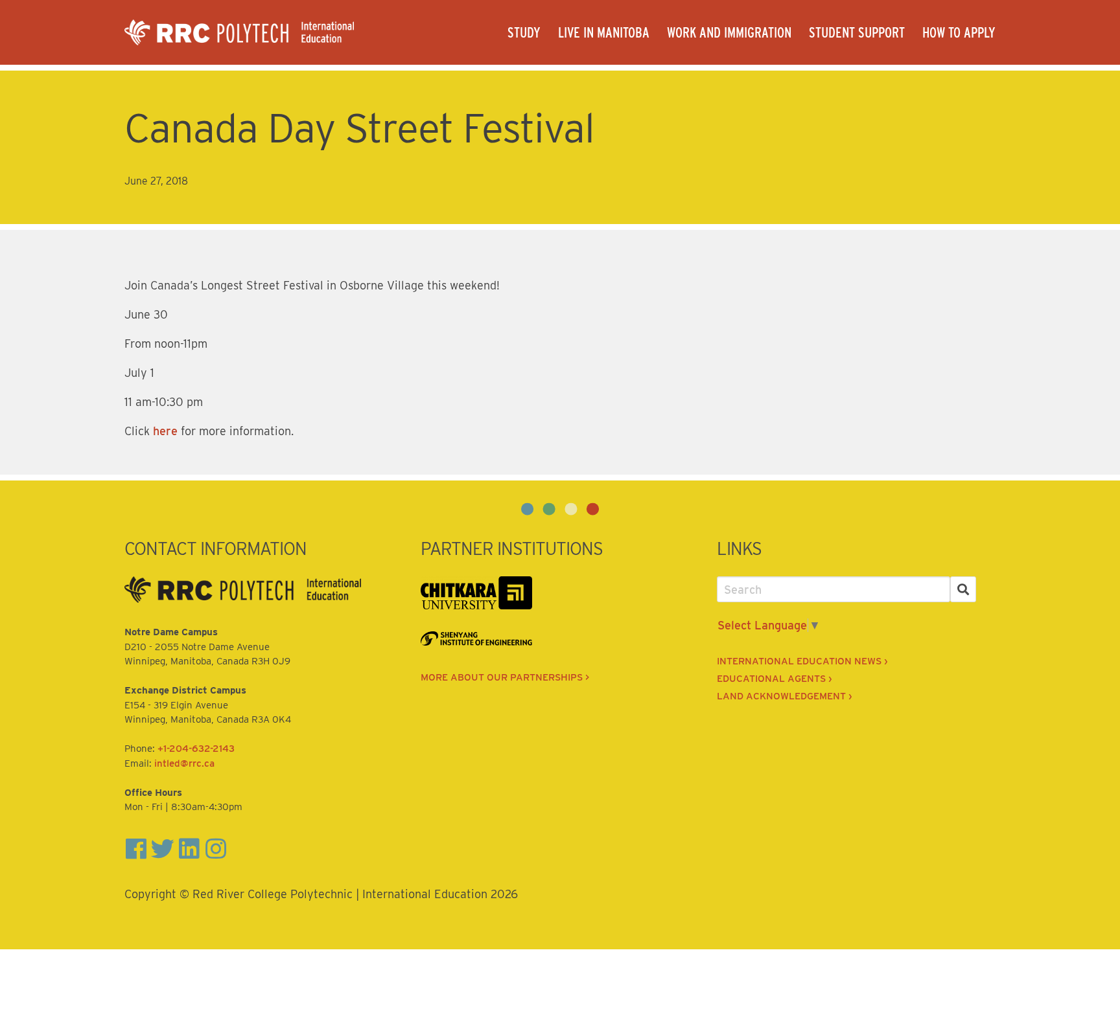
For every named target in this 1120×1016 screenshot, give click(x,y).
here (165, 431)
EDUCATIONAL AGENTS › (774, 678)
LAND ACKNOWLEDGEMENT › (784, 696)
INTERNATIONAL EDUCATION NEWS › (802, 661)
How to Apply (959, 32)
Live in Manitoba (603, 32)
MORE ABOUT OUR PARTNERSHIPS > (505, 677)
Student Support (857, 32)
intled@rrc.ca (184, 763)
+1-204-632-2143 (196, 748)
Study (524, 32)
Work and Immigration (729, 32)
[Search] (963, 589)
